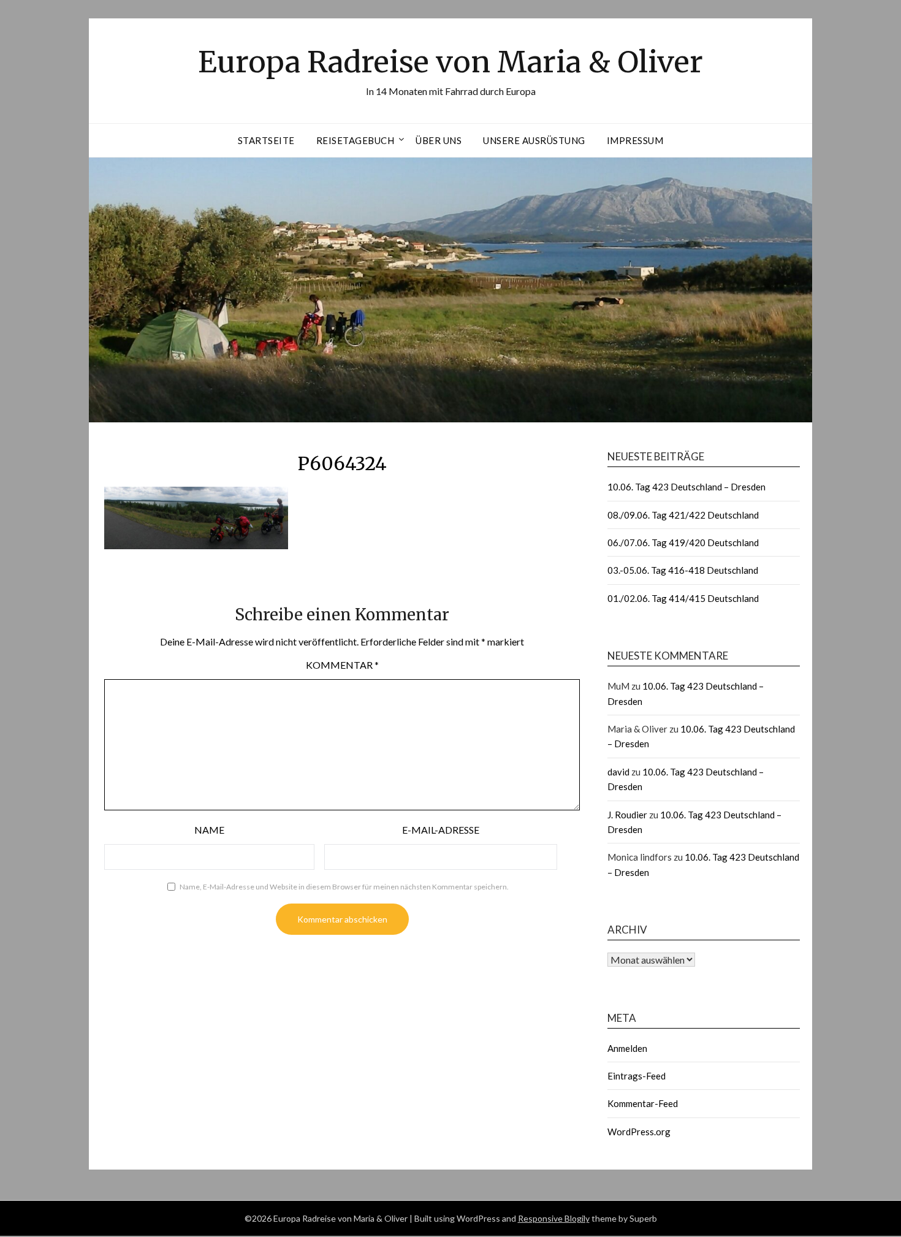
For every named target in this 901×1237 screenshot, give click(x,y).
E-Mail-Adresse (440, 829)
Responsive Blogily (554, 1218)
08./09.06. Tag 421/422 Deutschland (683, 514)
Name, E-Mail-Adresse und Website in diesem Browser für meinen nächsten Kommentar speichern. (344, 886)
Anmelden (627, 1048)
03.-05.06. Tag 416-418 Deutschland (682, 570)
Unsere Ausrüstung (534, 140)
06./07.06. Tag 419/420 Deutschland (683, 542)
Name (209, 829)
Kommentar (342, 665)
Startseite (266, 140)
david (618, 771)
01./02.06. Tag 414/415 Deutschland (683, 598)
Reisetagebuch (355, 140)
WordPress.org (639, 1131)
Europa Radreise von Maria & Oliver (450, 62)
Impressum (635, 140)
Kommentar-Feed (642, 1103)
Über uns (439, 140)
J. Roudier (627, 814)
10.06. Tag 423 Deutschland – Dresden (686, 486)
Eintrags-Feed (636, 1075)
